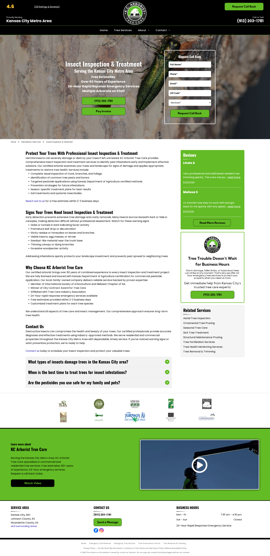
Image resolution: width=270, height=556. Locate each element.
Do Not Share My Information (110, 548)
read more (233, 177)
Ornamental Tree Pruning (199, 323)
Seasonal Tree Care (195, 328)
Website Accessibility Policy (176, 548)
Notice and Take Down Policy (151, 548)
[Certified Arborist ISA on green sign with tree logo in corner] (171, 404)
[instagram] (101, 530)
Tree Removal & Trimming (199, 351)
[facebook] (96, 530)
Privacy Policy (89, 548)
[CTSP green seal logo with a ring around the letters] (99, 404)
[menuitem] (104, 30)
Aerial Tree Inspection (196, 318)
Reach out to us (35, 201)
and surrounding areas (24, 526)
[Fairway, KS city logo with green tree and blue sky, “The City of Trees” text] (135, 417)
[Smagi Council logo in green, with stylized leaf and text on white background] (99, 417)
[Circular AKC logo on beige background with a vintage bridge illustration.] (63, 417)
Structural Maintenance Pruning (202, 337)
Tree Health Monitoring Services (202, 347)
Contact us (32, 351)
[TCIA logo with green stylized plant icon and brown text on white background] (63, 404)
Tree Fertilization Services (199, 342)
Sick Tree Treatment (196, 332)
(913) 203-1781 (250, 20)
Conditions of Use (131, 548)
